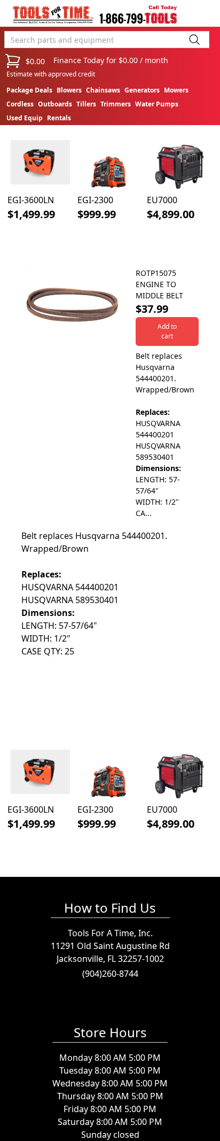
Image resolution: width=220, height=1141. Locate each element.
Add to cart (167, 331)
